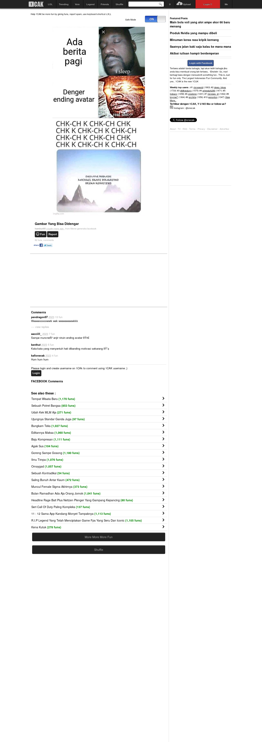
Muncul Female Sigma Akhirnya (59, 487)
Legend (90, 4)
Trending (64, 4)
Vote (77, 4)
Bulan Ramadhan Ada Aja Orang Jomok (66, 493)
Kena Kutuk (46, 527)
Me (226, 4)
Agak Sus (45, 446)
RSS (185, 128)
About (173, 128)
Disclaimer (212, 128)
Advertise (224, 128)
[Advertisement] (61, 280)
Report (53, 234)
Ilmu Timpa (47, 459)
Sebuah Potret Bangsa (53, 405)
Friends (105, 4)
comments (44, 240)
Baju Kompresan (50, 439)
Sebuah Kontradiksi (50, 473)
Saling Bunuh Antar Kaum (55, 480)
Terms (192, 128)
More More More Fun (99, 537)
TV (179, 128)
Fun (42, 234)
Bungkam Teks (49, 426)
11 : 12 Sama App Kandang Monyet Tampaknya (71, 514)
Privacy (202, 128)
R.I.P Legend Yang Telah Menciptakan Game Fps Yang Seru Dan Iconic (86, 520)
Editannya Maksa (51, 432)
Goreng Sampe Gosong (55, 453)
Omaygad (46, 466)
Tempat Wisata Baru (53, 399)
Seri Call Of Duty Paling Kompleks (60, 507)
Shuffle (119, 4)
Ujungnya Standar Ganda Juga (58, 419)
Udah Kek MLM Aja (51, 412)
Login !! (207, 4)
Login (36, 373)
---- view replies (40, 327)
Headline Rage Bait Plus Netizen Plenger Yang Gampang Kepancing (82, 500)
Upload (187, 4)
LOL (50, 4)
